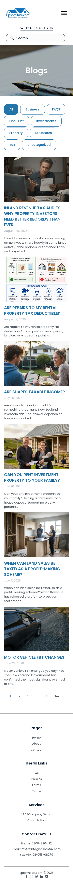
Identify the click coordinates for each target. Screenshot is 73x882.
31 (46, 696)
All (11, 109)
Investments (46, 121)
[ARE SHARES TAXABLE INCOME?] (36, 382)
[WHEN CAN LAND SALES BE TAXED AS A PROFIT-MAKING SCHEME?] (36, 559)
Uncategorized (39, 145)
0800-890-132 (42, 843)
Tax (12, 145)
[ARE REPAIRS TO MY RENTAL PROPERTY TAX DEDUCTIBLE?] (36, 299)
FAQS (56, 109)
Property (16, 133)
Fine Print (16, 121)
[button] (36, 28)
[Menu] (64, 13)
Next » (58, 696)
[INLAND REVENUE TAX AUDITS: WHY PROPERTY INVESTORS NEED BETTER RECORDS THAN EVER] (36, 207)
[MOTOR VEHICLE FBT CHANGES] (36, 648)
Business (33, 109)
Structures (43, 133)
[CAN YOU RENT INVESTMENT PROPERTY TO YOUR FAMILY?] (36, 468)
